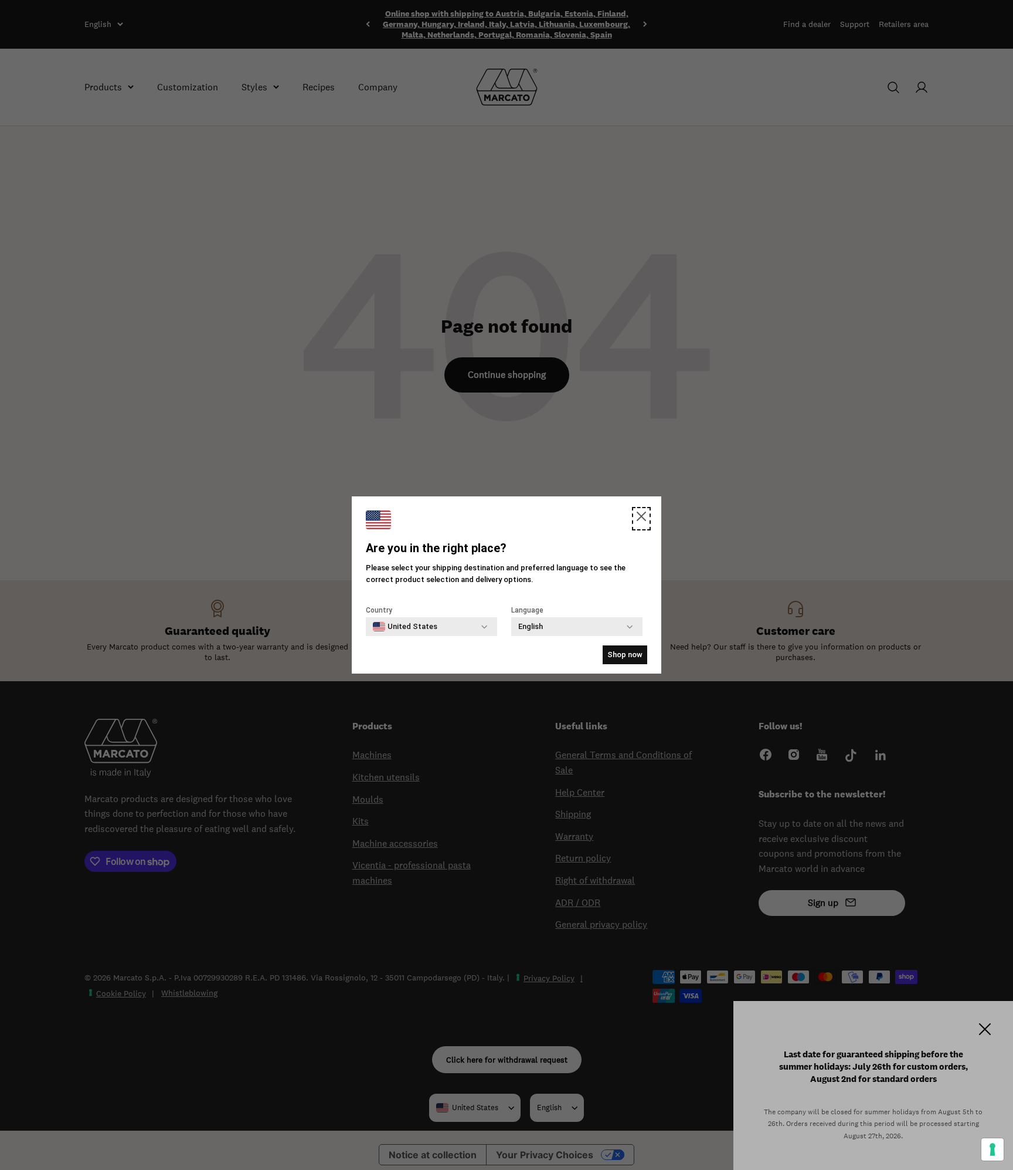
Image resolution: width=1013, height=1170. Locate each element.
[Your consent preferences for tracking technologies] (992, 1149)
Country (379, 610)
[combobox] (405, 627)
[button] (641, 518)
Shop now (625, 654)
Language (527, 610)
